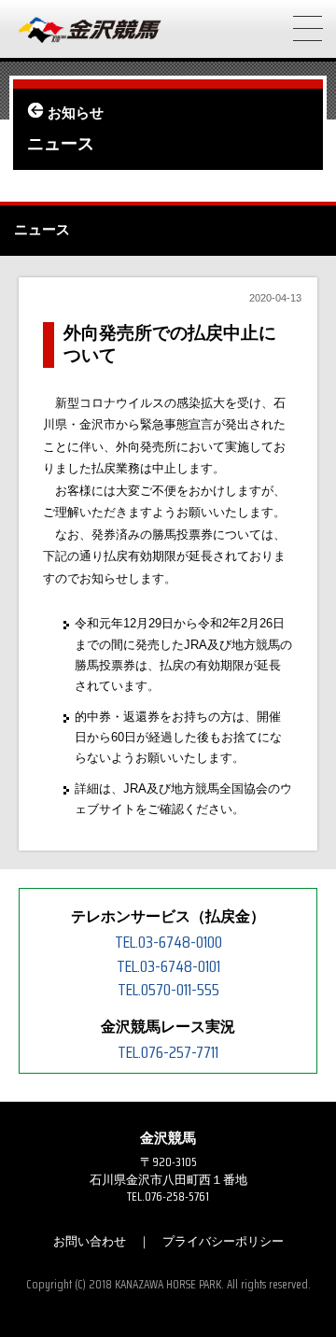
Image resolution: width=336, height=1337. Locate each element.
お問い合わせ (89, 1241)
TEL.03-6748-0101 (168, 966)
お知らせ (76, 113)
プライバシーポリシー (223, 1241)
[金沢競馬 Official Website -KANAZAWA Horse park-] (90, 31)
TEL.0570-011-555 (168, 990)
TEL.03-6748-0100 (168, 942)
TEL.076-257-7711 (168, 1052)
